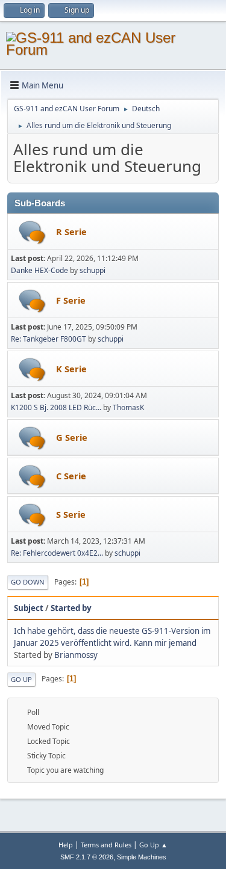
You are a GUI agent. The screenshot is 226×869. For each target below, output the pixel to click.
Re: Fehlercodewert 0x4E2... (57, 553)
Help (65, 844)
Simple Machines (141, 857)
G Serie (71, 437)
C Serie (71, 476)
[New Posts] (32, 232)
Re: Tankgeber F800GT (48, 339)
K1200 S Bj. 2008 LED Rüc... (56, 407)
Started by (71, 608)
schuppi (92, 270)
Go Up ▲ (153, 844)
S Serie (71, 514)
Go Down (28, 581)
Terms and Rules (106, 844)
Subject (28, 608)
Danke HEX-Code (39, 270)
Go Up (21, 679)
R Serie (71, 232)
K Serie (71, 369)
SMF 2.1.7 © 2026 (86, 857)
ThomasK (128, 407)
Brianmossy (76, 654)
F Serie (71, 300)
